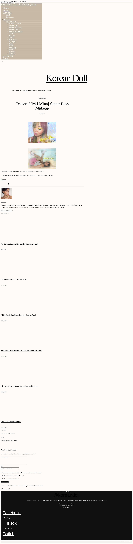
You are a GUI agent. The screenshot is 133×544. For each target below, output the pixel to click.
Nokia (11, 44)
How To (12, 35)
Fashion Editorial (15, 27)
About (6, 10)
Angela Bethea (3, 202)
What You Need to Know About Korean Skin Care (19, 386)
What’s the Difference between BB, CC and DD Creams (21, 351)
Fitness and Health (15, 31)
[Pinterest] (5, 184)
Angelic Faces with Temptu (11, 422)
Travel (11, 50)
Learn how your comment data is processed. (32, 486)
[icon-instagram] (1, 65)
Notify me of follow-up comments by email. (13, 476)
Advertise (7, 12)
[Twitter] (3, 184)
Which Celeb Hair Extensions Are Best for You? (18, 315)
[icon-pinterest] (2, 65)
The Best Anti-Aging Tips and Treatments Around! (19, 244)
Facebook (12, 512)
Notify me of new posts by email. (10, 479)
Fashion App (13, 25)
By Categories (11, 21)
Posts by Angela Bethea (7, 210)
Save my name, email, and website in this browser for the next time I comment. (22, 473)
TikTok (11, 523)
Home (6, 8)
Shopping (12, 48)
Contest (11, 33)
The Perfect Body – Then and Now (13, 279)
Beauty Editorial (15, 23)
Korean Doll (66, 78)
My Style (12, 42)
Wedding (12, 54)
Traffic (8, 15)
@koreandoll (66, 495)
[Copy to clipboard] (6, 184)
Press (5, 58)
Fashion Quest (14, 29)
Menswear (12, 40)
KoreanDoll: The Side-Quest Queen (13, 1)
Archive (7, 19)
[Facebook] (1, 184)
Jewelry (12, 37)
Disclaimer (10, 17)
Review (11, 46)
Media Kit (8, 56)
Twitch (8, 533)
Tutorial (12, 52)
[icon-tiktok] (4, 65)
